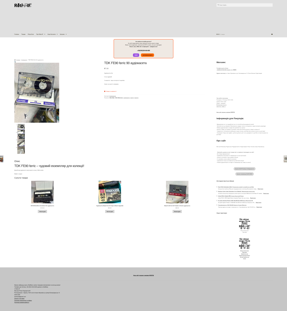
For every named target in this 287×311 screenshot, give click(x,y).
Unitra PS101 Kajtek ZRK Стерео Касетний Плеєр (231, 196)
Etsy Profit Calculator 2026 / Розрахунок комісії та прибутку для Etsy (236, 187)
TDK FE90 (111, 97)
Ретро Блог (31, 34)
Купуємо (62, 34)
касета (132, 97)
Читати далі (42, 211)
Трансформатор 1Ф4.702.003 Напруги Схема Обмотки (232, 205)
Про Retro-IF (39, 34)
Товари (23, 34)
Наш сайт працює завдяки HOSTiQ (226, 112)
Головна (16, 34)
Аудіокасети (24, 60)
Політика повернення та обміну (23, 300)
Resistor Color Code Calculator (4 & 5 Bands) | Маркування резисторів (236, 191)
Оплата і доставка (19, 298)
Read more (260, 189)
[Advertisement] (143, 20)
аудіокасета (126, 97)
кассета (136, 97)
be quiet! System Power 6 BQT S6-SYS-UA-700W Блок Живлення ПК (235, 200)
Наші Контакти (52, 34)
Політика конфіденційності (21, 302)
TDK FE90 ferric (119, 97)
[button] (15, 62)
